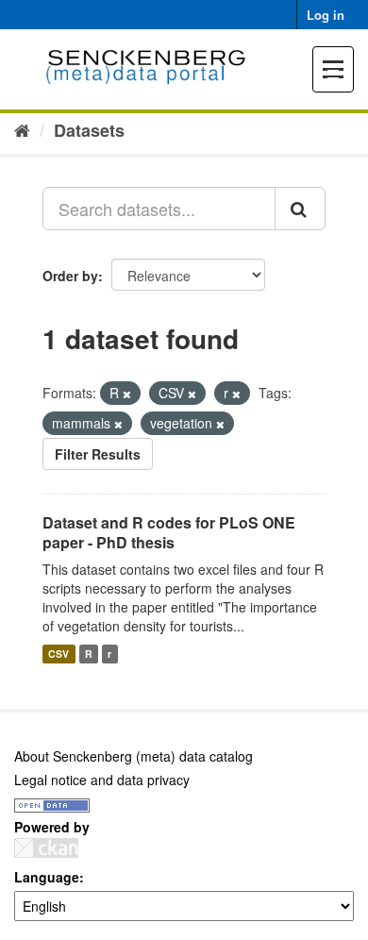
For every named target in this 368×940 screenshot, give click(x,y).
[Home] (22, 129)
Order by (70, 275)
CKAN (46, 848)
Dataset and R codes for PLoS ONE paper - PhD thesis (168, 532)
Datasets (89, 130)
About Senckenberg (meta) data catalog (133, 756)
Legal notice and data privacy (102, 779)
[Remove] (127, 393)
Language (46, 876)
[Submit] (300, 208)
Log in (325, 15)
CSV (58, 653)
